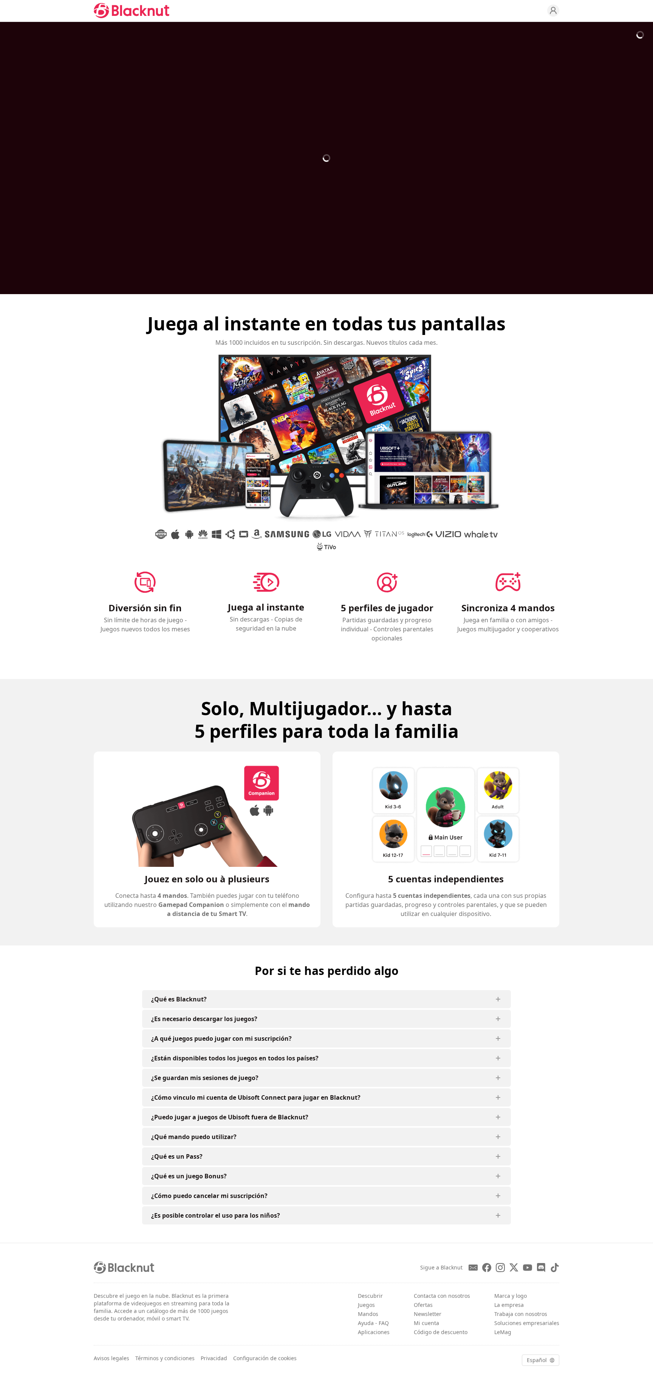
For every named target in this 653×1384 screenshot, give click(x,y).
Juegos (366, 1304)
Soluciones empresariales (526, 1323)
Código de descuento (440, 1332)
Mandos (368, 1313)
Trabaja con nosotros (520, 1313)
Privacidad (214, 1358)
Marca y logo (510, 1295)
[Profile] (553, 11)
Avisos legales (111, 1358)
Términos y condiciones (165, 1358)
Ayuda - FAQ (373, 1323)
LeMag (502, 1332)
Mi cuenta (426, 1323)
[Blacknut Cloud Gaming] (131, 10)
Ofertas (423, 1304)
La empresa (509, 1304)
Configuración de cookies (265, 1358)
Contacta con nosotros (442, 1295)
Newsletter (427, 1313)
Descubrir (370, 1295)
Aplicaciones (374, 1332)
